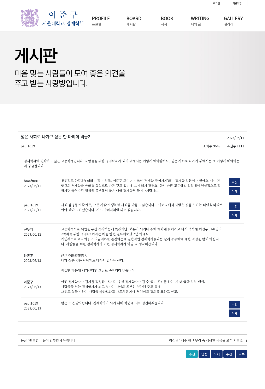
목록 (241, 354)
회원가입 (237, 3)
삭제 (234, 191)
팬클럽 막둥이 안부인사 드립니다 (52, 340)
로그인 (216, 3)
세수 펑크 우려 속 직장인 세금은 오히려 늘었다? (214, 340)
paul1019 (28, 145)
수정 (234, 182)
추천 (192, 354)
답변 (204, 354)
